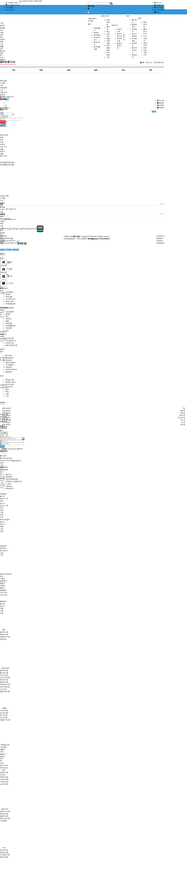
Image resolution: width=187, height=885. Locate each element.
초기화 (161, 101)
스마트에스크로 (13, 5)
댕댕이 (2, 310)
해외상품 (97, 35)
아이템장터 (9, 365)
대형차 (2, 586)
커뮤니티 (114, 25)
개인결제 (8, 477)
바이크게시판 (5, 687)
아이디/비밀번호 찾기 (13, 461)
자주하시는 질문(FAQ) (13, 481)
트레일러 (3, 590)
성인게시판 (4, 713)
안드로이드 (4, 765)
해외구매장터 (10, 362)
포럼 (139, 18)
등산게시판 (4, 673)
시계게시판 (4, 782)
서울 (1, 112)
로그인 (158, 3)
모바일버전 (160, 243)
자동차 (2, 39)
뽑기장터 (8, 355)
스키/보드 (3, 689)
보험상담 (8, 323)
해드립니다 (4, 551)
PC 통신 (3, 358)
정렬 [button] (154, 112)
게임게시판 (4, 772)
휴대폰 (96, 33)
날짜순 (161, 103)
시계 (1, 90)
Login (2, 446)
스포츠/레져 (145, 38)
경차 (1, 576)
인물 (1, 426)
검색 (3, 122)
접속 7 (158, 12)
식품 (1, 32)
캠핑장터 (8, 372)
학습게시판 (4, 857)
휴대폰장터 (9, 358)
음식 (1, 430)
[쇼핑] (24, 243)
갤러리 (124, 37)
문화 (145, 48)
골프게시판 (4, 670)
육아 (1, 37)
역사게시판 (4, 850)
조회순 (161, 105)
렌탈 (108, 38)
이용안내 (159, 241)
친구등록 (159, 7)
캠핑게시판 (4, 682)
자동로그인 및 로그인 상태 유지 (12, 449)
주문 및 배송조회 (11, 479)
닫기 (3, 124)
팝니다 (2, 458)
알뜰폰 (2, 60)
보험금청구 (4, 288)
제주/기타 (3, 126)
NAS (1, 759)
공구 (1, 49)
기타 (1, 44)
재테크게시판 (5, 811)
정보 (1, 291)
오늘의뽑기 (9, 292)
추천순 (161, 108)
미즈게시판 (4, 710)
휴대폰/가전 (145, 24)
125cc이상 (3, 595)
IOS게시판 (4, 768)
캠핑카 (2, 588)
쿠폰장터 (8, 360)
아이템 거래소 (13, 3)
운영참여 (159, 238)
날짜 (95, 70)
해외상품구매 (5, 219)
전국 (1, 110)
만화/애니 (3, 639)
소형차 (2, 579)
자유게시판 (9, 338)
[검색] (26, 243)
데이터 (2, 485)
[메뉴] (18, 243)
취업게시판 (4, 852)
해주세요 (3, 548)
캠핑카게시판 (5, 691)
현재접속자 (9, 488)
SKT (1, 53)
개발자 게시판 (5, 720)
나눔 (1, 465)
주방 (1, 42)
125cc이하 (3, 593)
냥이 (1, 312)
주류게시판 (4, 777)
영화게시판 (4, 634)
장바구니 (8, 474)
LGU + (2, 57)
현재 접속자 (6, 408)
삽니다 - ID (4, 506)
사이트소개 (160, 236)
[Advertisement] (53, 12)
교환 (1, 463)
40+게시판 (4, 717)
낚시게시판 (4, 784)
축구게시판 (4, 680)
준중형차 (3, 581)
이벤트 (2, 293)
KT (1, 55)
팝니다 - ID (4, 499)
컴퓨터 (2, 25)
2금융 (2, 336)
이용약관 (3, 236)
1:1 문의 (8, 484)
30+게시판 (4, 715)
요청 (1, 515)
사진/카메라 (4, 779)
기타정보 (3, 99)
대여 (1, 501)
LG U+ (2, 476)
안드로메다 (9, 7)
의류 (1, 35)
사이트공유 (160, 10)
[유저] (20, 243)
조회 (123, 70)
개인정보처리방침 (6, 238)
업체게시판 (105, 16)
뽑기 (89, 24)
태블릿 (2, 749)
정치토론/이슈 (10, 341)
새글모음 (8, 486)
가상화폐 (3, 821)
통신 (108, 31)
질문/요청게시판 (119, 45)
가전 (1, 23)
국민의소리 (9, 10)
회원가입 (159, 5)
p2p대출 (3, 339)
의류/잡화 (3, 88)
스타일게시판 (5, 855)
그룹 (145, 52)
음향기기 (3, 754)
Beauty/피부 (9, 301)
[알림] (22, 243)
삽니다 (2, 460)
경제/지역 (8, 387)
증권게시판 (4, 816)
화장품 (2, 28)
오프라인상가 (10, 299)
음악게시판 (4, 632)
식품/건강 (3, 92)
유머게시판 (9, 343)
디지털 (90, 21)
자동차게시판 (5, 684)
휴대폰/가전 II (145, 31)
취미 (145, 50)
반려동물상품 (10, 304)
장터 (128, 16)
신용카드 (3, 385)
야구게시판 (4, 675)
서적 (1, 30)
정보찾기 (15, 250)
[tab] (93, 288)
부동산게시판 (5, 818)
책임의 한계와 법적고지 (8, 243)
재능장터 (8, 367)
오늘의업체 (108, 22)
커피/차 (2, 775)
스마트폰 (3, 747)
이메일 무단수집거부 (7, 241)
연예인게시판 (5, 637)
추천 (150, 70)
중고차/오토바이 (134, 50)
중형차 (2, 583)
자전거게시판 (5, 677)
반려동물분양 (108, 48)
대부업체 (8, 328)
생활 (1, 46)
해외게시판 (4, 814)
